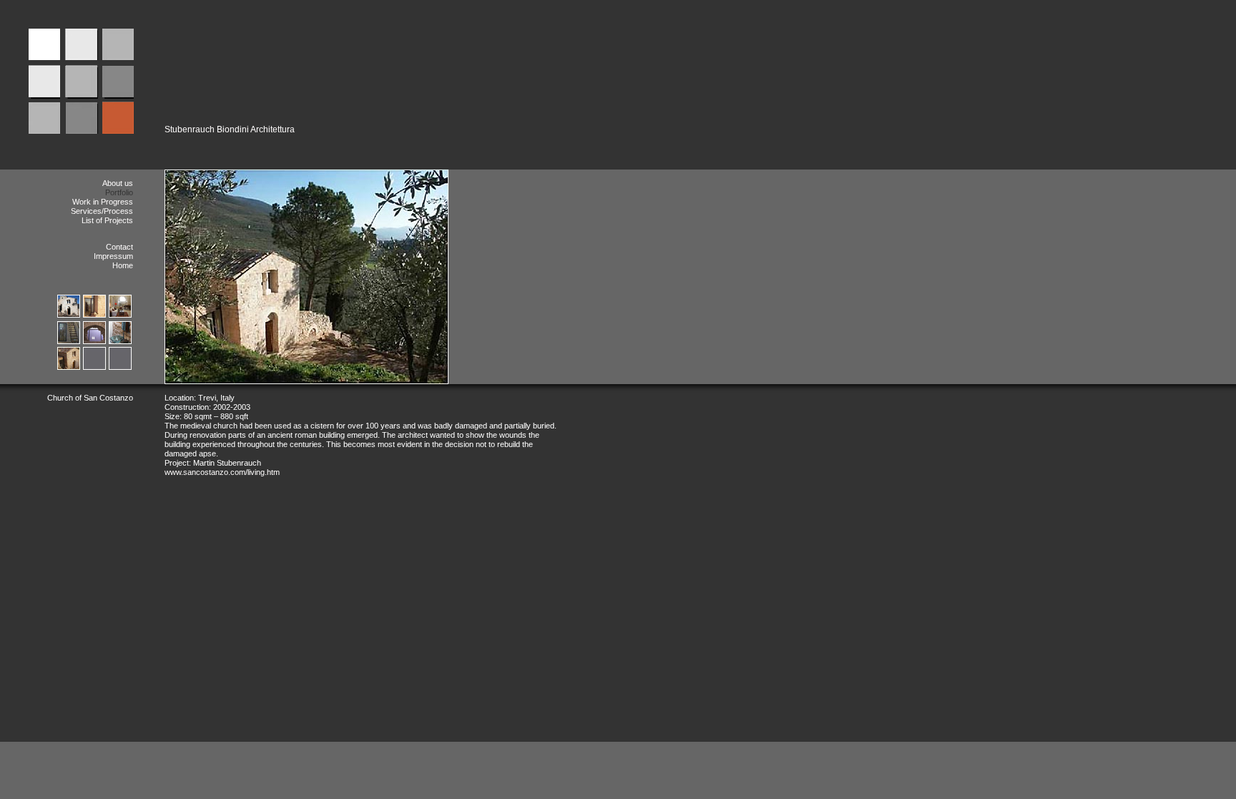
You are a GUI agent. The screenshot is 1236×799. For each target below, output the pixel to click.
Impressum (113, 256)
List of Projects (107, 220)
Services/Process (102, 211)
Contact (119, 246)
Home (122, 265)
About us (117, 183)
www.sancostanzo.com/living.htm (222, 472)
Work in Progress (102, 201)
